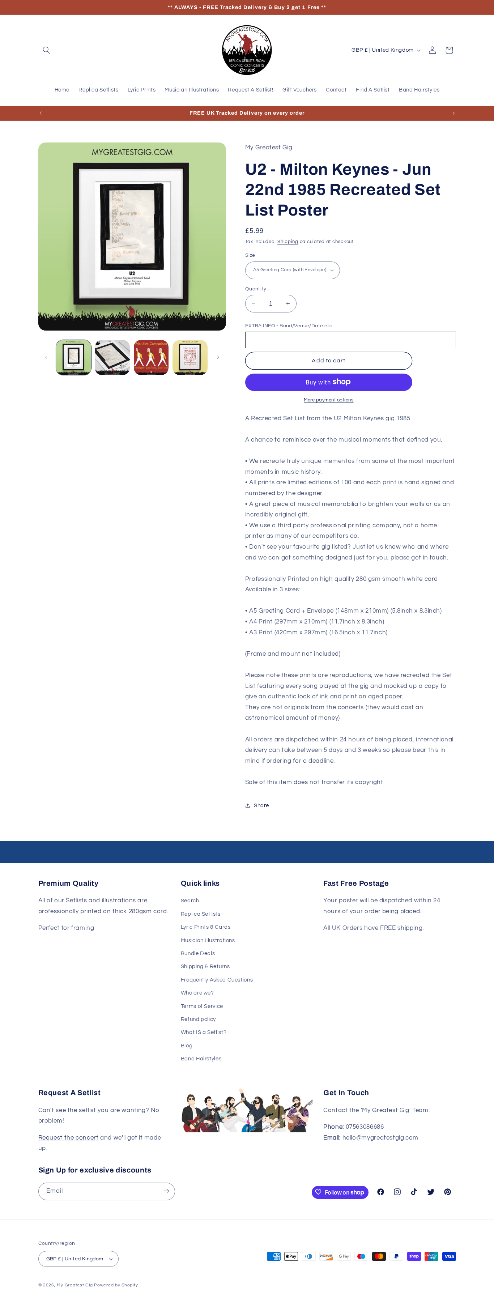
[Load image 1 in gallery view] (73, 357)
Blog (187, 1045)
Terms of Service (202, 1006)
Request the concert (68, 1138)
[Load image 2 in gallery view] (112, 357)
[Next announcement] (453, 113)
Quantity (255, 288)
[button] (46, 50)
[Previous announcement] (40, 113)
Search (190, 901)
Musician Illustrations (208, 940)
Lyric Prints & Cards (206, 927)
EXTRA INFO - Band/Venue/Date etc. (289, 325)
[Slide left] (46, 357)
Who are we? (197, 993)
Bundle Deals (198, 953)
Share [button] (261, 805)
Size (250, 255)
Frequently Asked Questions (217, 980)
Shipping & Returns (205, 967)
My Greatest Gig (75, 1285)
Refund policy (198, 1019)
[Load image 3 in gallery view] (151, 357)
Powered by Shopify (116, 1285)
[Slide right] (218, 357)
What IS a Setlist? (203, 1032)
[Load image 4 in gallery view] (190, 357)
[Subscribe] (166, 1191)
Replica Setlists (201, 914)
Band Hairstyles (201, 1058)
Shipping (287, 241)
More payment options (329, 399)
